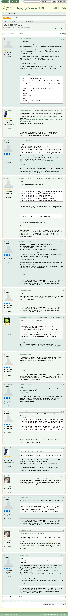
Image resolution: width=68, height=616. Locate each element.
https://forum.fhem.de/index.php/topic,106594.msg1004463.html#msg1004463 (41, 574)
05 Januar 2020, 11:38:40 (25, 290)
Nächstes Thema (60, 29)
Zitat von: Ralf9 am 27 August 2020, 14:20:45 (33, 533)
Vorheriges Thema (48, 29)
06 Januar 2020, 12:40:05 (25, 317)
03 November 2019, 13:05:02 (25, 38)
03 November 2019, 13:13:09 (25, 110)
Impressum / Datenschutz (27, 8)
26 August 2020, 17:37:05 (25, 476)
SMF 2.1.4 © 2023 (5, 614)
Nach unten (6, 33)
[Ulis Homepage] (4, 490)
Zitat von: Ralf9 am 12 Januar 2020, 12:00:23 (33, 451)
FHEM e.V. (22, 10)
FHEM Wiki (61, 8)
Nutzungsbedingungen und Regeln (51, 614)
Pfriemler (9, 110)
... (18, 33)
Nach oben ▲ (63, 614)
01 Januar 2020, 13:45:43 (25, 178)
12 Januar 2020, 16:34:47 (25, 448)
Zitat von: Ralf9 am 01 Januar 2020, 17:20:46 (33, 321)
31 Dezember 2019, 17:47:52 (25, 140)
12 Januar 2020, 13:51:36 (25, 384)
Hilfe (41, 614)
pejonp (8, 178)
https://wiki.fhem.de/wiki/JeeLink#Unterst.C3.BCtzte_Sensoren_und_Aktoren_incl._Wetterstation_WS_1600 (41, 120)
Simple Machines (13, 614)
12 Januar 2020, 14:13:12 (25, 411)
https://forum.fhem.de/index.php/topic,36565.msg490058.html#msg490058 (41, 346)
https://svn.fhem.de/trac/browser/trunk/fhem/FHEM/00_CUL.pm (37, 161)
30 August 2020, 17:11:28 (25, 530)
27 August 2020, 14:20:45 (25, 497)
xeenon (8, 39)
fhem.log (22, 391)
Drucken (62, 33)
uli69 (7, 476)
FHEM (41, 8)
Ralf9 (7, 141)
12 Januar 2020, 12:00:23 (25, 354)
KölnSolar (9, 384)
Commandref (51, 8)
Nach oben (6, 597)
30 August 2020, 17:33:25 (25, 555)
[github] (4, 332)
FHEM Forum (7, 8)
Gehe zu (41, 604)
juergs (8, 317)
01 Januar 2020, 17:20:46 (25, 241)
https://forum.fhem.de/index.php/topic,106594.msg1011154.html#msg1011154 (41, 363)
